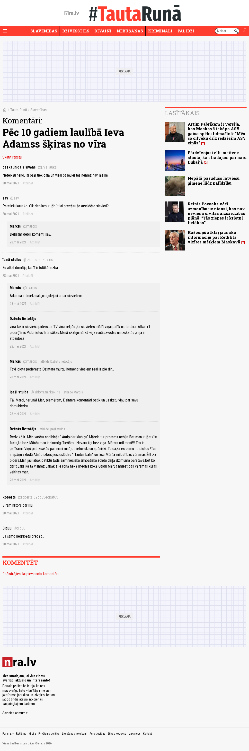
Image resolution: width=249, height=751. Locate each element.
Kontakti (147, 733)
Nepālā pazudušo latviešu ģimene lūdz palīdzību (214, 180)
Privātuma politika (49, 733)
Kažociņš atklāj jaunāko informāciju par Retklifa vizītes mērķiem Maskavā (214, 237)
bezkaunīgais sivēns (29, 167)
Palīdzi (186, 30)
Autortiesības (97, 733)
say (10, 198)
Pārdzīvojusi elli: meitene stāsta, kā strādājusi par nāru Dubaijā (217, 157)
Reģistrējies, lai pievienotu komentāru (30, 573)
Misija (32, 733)
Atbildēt (27, 183)
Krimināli (160, 30)
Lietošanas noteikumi (74, 733)
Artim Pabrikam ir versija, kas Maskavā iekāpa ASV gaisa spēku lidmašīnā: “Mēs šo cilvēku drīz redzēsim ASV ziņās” (217, 133)
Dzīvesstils (75, 30)
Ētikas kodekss (117, 733)
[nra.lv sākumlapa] (71, 13)
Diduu (13, 528)
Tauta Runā (18, 110)
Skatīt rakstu (12, 157)
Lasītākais (182, 113)
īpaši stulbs (27, 259)
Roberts (30, 497)
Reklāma (21, 733)
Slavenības (43, 30)
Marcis (23, 226)
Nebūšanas (130, 30)
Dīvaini (103, 30)
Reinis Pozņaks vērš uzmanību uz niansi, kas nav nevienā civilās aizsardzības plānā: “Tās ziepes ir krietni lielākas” (216, 213)
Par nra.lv (8, 733)
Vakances (135, 733)
